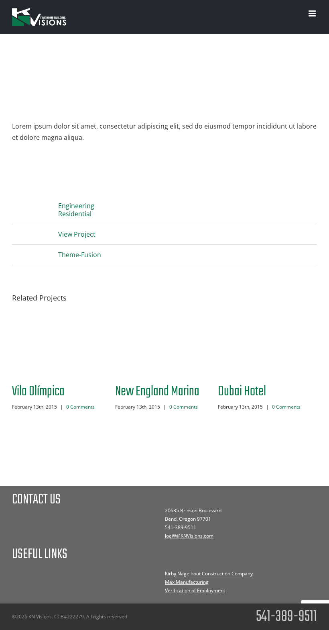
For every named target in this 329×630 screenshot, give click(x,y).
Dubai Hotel (242, 391)
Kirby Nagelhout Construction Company (209, 573)
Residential (74, 213)
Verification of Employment (195, 590)
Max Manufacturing (187, 582)
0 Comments (80, 406)
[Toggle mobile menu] (313, 13)
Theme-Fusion (79, 254)
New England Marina (157, 391)
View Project (76, 234)
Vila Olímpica (38, 391)
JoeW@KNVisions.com (189, 535)
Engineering (76, 205)
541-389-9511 (180, 527)
